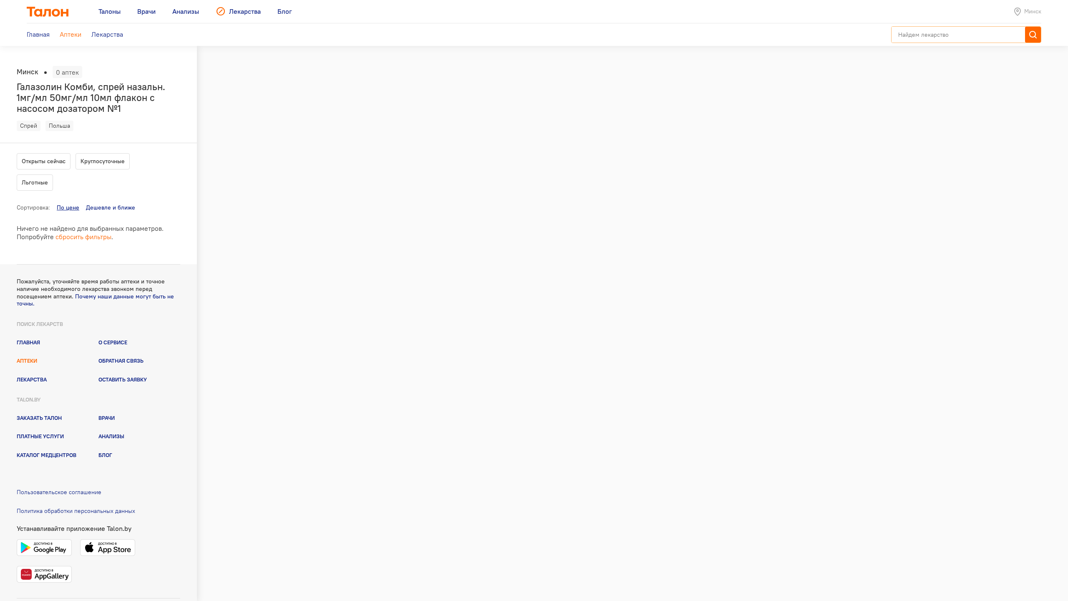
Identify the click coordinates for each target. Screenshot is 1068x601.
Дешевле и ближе (110, 207)
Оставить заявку (122, 379)
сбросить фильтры (83, 236)
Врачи (106, 417)
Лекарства (32, 379)
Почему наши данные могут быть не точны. (95, 300)
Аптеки (27, 360)
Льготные (35, 182)
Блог (105, 455)
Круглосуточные (103, 161)
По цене (68, 207)
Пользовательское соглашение (59, 492)
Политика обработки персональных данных (76, 511)
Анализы (111, 436)
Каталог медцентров (46, 455)
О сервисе (112, 342)
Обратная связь (121, 360)
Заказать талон (39, 417)
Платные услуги (40, 436)
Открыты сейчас (43, 161)
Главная (28, 342)
